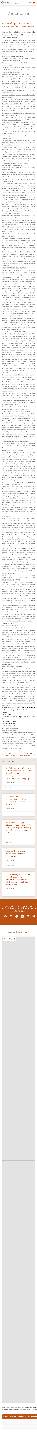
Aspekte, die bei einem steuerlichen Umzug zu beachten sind (15, 853)
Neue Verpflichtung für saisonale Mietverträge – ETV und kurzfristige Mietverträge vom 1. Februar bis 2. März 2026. (18, 827)
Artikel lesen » (10, 782)
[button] (29, 2)
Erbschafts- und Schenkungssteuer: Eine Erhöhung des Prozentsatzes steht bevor (17, 800)
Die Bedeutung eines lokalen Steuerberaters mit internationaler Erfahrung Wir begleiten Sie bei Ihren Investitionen (17, 879)
